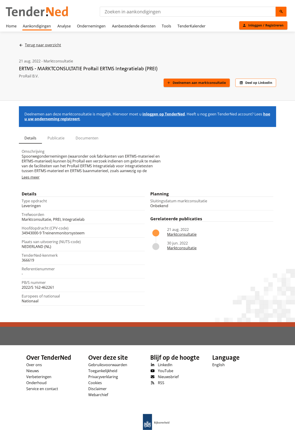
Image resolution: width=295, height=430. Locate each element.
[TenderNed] (37, 15)
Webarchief (98, 394)
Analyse (64, 26)
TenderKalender (191, 26)
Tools (166, 26)
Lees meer (31, 177)
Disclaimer (97, 388)
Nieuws (32, 370)
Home (11, 26)
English (218, 364)
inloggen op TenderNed (163, 114)
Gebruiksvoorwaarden (107, 364)
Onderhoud (36, 382)
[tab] (30, 138)
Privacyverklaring (103, 376)
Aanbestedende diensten (134, 26)
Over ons (34, 364)
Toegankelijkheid (102, 370)
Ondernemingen (91, 26)
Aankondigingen (37, 26)
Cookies (95, 382)
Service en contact (42, 388)
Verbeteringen (38, 376)
